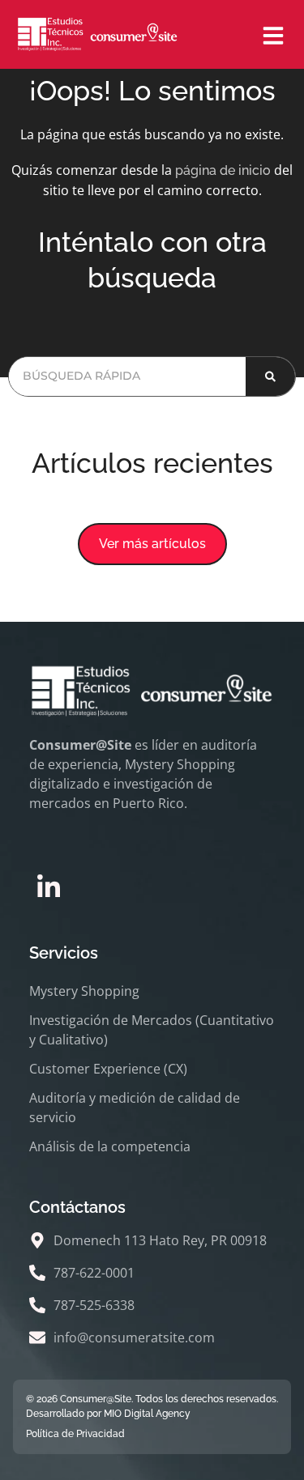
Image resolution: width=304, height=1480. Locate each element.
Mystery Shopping (84, 991)
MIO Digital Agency (147, 1413)
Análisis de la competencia (110, 1146)
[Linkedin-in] (48, 887)
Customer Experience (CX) (108, 1069)
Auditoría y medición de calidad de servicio (134, 1107)
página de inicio (223, 170)
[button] (152, 544)
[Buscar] (270, 376)
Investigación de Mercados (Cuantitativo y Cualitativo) (151, 1029)
